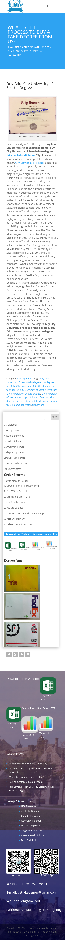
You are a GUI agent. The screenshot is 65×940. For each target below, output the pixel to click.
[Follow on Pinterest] (21, 654)
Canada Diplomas (13, 441)
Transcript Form (13, 549)
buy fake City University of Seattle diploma (28, 386)
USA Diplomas (24, 378)
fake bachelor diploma (20, 155)
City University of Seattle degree (23, 393)
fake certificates (24, 401)
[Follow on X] (15, 654)
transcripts (38, 404)
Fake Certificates (12, 468)
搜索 (54, 416)
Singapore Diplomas (14, 457)
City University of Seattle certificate (38, 389)
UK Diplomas (11, 424)
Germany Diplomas (14, 446)
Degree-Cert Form (25, 548)
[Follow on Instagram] (27, 654)
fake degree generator (46, 401)
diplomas (33, 397)
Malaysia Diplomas (14, 452)
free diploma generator (18, 404)
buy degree (48, 382)
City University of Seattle (29, 162)
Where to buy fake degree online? (26, 777)
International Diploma (15, 463)
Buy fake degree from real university (28, 763)
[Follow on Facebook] (9, 654)
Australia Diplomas (14, 435)
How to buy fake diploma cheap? (26, 781)
